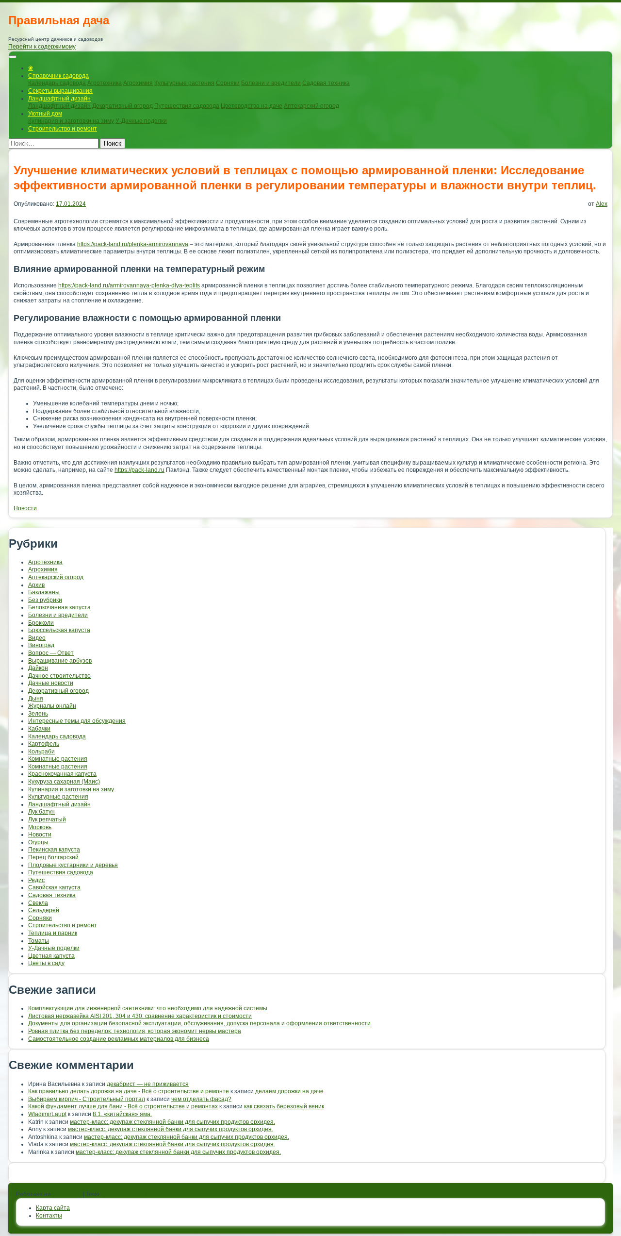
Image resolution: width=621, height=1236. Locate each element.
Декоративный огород (122, 105)
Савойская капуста (54, 887)
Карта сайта (53, 1207)
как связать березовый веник (284, 1106)
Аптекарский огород (311, 105)
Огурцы (38, 842)
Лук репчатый (47, 819)
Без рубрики (45, 600)
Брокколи (41, 622)
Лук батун (41, 811)
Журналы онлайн (52, 705)
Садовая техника (326, 83)
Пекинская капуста (54, 849)
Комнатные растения (57, 758)
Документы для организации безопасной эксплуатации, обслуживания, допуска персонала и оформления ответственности (199, 1023)
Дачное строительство (59, 675)
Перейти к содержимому (42, 46)
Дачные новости (50, 683)
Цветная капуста (51, 955)
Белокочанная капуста (59, 607)
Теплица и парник (52, 933)
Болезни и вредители (271, 83)
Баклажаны (44, 592)
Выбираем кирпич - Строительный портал (86, 1099)
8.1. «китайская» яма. (122, 1114)
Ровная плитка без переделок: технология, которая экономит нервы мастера (134, 1031)
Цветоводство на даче (251, 105)
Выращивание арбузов (60, 660)
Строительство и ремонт (62, 128)
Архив (36, 585)
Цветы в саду (46, 963)
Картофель (43, 743)
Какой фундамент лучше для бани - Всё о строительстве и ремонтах (123, 1106)
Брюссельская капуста (59, 630)
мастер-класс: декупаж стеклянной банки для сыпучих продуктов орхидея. (172, 1122)
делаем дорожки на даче (289, 1091)
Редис (36, 880)
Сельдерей (43, 910)
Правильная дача (58, 20)
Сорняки (228, 83)
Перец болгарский (53, 857)
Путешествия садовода (186, 105)
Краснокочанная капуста (62, 773)
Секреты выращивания (60, 90)
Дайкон (38, 668)
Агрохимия (138, 83)
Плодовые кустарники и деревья (73, 865)
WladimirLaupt (47, 1114)
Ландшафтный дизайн (59, 98)
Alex (601, 203)
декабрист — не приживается (148, 1084)
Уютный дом (45, 113)
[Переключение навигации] (12, 56)
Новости (25, 508)
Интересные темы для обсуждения (77, 721)
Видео (37, 638)
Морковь (39, 827)
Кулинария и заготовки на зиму (71, 120)
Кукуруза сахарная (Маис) (64, 781)
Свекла (38, 903)
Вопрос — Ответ (51, 653)
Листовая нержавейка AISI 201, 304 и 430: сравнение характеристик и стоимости (140, 1016)
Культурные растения (184, 83)
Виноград (41, 645)
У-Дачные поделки (141, 120)
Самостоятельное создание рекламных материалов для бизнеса (118, 1039)
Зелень (38, 713)
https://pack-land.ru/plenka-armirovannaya (132, 244)
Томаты (38, 940)
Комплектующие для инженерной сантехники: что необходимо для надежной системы (147, 1008)
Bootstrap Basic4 (124, 1194)
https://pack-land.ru (139, 470)
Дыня (35, 698)
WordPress (67, 1194)
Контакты (49, 1215)
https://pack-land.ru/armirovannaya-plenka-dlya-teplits (129, 285)
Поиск (112, 143)
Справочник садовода (58, 75)
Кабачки (39, 728)
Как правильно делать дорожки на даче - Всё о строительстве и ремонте (128, 1091)
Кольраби (41, 751)
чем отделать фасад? (201, 1099)
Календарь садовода (57, 83)
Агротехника (104, 83)
